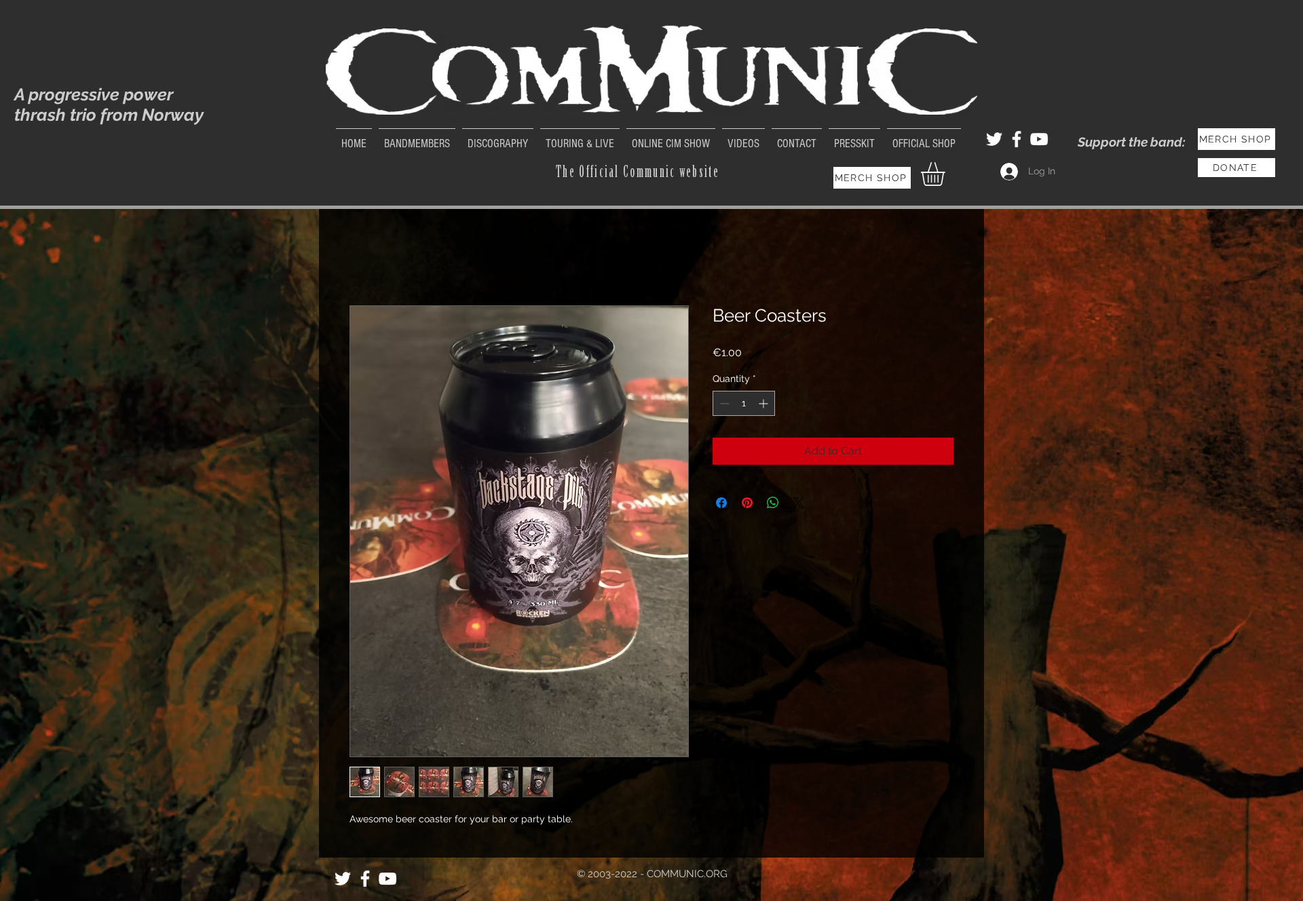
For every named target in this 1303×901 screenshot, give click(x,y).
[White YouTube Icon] (1039, 139)
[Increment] (764, 403)
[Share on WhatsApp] (773, 503)
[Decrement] (723, 403)
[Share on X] (799, 503)
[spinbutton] (744, 403)
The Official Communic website (637, 172)
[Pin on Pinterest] (747, 503)
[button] (946, 174)
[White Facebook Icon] (1016, 139)
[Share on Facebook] (721, 503)
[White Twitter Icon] (994, 139)
